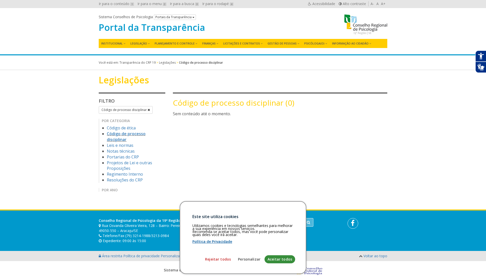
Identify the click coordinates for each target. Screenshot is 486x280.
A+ (383, 3)
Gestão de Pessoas (282, 43)
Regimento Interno (125, 174)
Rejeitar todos (218, 259)
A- (372, 3)
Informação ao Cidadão (350, 43)
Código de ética (121, 128)
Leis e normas (120, 145)
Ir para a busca (184, 3)
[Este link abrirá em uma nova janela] (353, 223)
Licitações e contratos (241, 43)
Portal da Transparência (152, 27)
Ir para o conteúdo (116, 3)
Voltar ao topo (375, 255)
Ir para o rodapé (217, 3)
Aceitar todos (280, 259)
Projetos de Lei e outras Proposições (129, 165)
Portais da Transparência (173, 17)
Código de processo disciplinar (125, 110)
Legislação (138, 43)
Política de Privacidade (212, 241)
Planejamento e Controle (175, 43)
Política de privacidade (142, 255)
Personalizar (249, 259)
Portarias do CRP (123, 157)
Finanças (209, 43)
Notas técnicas (121, 151)
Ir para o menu (151, 3)
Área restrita (112, 255)
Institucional (112, 43)
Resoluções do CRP (125, 180)
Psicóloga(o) (314, 43)
